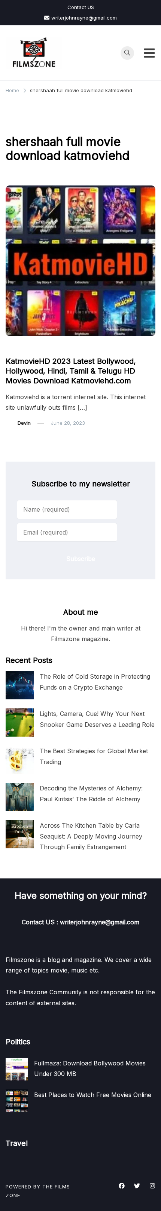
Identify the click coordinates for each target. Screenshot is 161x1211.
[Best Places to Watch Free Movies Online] (17, 1100)
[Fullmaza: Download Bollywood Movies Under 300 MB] (17, 1069)
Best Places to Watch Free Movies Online (92, 1095)
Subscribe (80, 558)
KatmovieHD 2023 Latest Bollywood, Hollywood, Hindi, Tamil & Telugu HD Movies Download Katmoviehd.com (71, 371)
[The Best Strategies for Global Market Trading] (20, 760)
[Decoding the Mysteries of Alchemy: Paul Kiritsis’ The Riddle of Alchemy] (20, 797)
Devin (24, 423)
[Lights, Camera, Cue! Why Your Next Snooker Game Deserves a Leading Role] (20, 722)
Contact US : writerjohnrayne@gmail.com (80, 922)
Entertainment (26, 347)
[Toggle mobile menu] (149, 53)
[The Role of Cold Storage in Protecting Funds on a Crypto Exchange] (20, 685)
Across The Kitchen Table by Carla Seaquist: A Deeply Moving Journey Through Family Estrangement (91, 836)
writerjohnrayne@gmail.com (84, 18)
